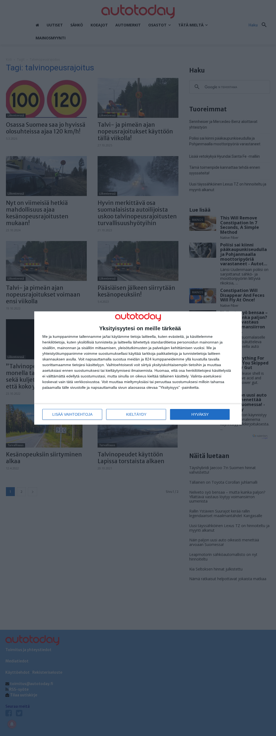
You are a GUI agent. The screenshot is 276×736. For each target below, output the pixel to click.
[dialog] (138, 368)
